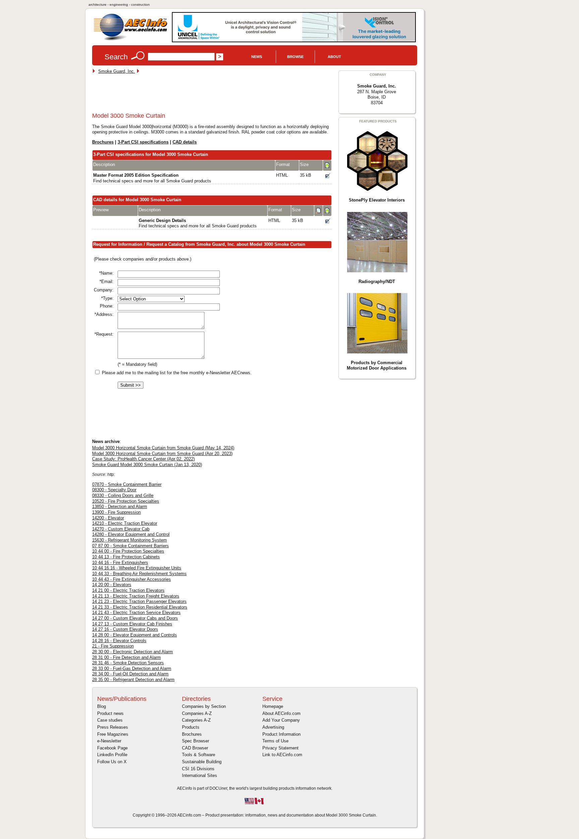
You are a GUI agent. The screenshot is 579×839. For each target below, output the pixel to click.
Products (190, 727)
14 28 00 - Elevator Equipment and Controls (134, 634)
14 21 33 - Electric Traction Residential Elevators (139, 607)
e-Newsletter (109, 740)
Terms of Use (275, 740)
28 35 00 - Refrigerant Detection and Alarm (133, 679)
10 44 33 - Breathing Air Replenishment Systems (139, 573)
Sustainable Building (201, 761)
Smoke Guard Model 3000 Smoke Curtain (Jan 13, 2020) (147, 464)
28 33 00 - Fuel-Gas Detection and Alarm (131, 668)
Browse (295, 57)
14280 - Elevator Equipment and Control (131, 534)
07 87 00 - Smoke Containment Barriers (130, 545)
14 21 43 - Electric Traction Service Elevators (136, 612)
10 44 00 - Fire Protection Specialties (128, 551)
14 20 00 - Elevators (111, 584)
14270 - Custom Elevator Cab (120, 529)
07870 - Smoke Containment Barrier (127, 484)
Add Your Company (281, 720)
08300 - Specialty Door (114, 489)
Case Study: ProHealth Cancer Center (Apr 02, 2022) (143, 458)
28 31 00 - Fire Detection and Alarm (126, 657)
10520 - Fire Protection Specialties (125, 501)
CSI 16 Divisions (198, 768)
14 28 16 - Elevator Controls (119, 640)
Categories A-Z (196, 720)
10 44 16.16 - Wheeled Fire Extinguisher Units (136, 567)
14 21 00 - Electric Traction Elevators (128, 590)
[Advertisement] (214, 94)
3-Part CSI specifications (143, 142)
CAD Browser (195, 747)
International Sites (199, 775)
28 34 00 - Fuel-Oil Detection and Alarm (130, 673)
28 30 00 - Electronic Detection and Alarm (132, 651)
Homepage (272, 706)
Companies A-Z (197, 713)
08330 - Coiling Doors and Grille (122, 495)
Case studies (110, 720)
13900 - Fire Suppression (116, 512)
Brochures (103, 142)
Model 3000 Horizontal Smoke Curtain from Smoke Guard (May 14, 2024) (163, 447)
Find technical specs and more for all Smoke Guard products (152, 178)
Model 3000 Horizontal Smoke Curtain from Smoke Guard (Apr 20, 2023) (162, 453)
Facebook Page (112, 747)
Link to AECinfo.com (282, 754)
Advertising (273, 727)
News (256, 57)
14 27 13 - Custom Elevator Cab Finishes (132, 623)
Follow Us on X (112, 761)
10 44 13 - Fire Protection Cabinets (126, 556)
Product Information (281, 734)
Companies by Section (204, 706)
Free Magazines (112, 734)
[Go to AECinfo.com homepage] (130, 39)
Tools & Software (198, 754)
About (334, 57)
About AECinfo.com (281, 713)
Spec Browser (195, 740)
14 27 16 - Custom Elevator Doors (125, 629)
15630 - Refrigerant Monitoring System (129, 540)
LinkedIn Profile (112, 754)
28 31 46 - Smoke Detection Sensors (128, 662)
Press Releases (112, 727)
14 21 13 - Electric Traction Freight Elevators (135, 596)
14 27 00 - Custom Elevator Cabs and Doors (135, 618)
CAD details (185, 142)
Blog (101, 706)
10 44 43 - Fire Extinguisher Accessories (131, 579)
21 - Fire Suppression (113, 646)
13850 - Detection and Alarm (119, 506)
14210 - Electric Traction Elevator (124, 523)
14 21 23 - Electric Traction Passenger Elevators (139, 601)
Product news (110, 713)
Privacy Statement (280, 747)
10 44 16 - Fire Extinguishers (120, 562)
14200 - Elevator (108, 517)
